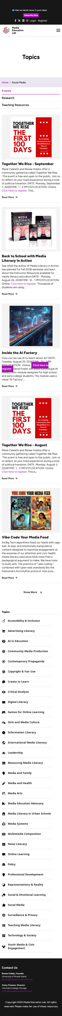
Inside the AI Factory (19, 353)
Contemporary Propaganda (26, 661)
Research (8, 98)
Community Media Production (28, 651)
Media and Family (20, 773)
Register (42, 20)
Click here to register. (15, 190)
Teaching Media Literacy (24, 925)
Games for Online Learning (26, 712)
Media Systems (18, 823)
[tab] (31, 90)
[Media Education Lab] (13, 30)
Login (33, 20)
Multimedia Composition (24, 834)
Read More (8, 197)
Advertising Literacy (21, 631)
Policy (11, 864)
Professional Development (25, 874)
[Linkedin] (23, 20)
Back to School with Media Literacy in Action (24, 258)
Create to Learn (18, 681)
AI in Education (18, 641)
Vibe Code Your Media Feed (25, 537)
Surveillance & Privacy (22, 915)
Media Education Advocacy (25, 803)
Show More (30, 592)
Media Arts (15, 793)
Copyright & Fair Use (22, 671)
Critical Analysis (18, 692)
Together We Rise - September (28, 164)
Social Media (16, 905)
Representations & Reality (25, 884)
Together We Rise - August (24, 445)
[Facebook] (15, 20)
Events (6, 91)
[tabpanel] (31, 354)
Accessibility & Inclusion (24, 620)
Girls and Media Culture (24, 722)
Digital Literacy (18, 702)
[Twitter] (19, 20)
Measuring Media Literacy (25, 763)
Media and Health (20, 783)
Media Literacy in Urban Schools (29, 813)
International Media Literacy (27, 742)
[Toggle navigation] (58, 30)
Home (5, 82)
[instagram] (27, 20)
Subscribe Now (31, 15)
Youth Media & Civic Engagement (21, 946)
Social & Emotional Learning (27, 894)
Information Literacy (22, 732)
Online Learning (18, 854)
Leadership (15, 752)
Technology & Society (22, 935)
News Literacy (17, 844)
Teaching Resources (15, 105)
